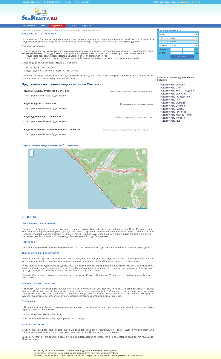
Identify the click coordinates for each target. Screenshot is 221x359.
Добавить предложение (190, 2)
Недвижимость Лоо (170, 100)
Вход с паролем (172, 2)
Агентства (72, 25)
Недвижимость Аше (170, 121)
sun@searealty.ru (109, 353)
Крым (76, 2)
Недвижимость (58, 25)
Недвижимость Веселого (172, 106)
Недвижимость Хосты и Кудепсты (177, 91)
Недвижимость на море (31, 30)
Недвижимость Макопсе (172, 118)
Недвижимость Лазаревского (175, 97)
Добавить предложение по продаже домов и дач (134, 117)
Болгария (86, 2)
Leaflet (124, 208)
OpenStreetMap (142, 208)
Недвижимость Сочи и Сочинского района (59, 30)
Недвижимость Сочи (170, 88)
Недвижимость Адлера (172, 109)
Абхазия (67, 2)
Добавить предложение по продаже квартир (136, 104)
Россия (58, 2)
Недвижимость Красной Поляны (176, 115)
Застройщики (86, 25)
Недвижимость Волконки (173, 103)
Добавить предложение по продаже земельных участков (131, 91)
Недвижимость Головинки (173, 112)
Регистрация (158, 2)
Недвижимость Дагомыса (173, 94)
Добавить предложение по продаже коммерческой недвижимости (128, 130)
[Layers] (144, 152)
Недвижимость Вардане (172, 85)
